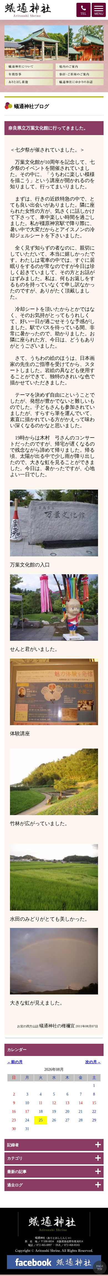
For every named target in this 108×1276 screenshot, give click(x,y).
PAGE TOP (99, 1268)
